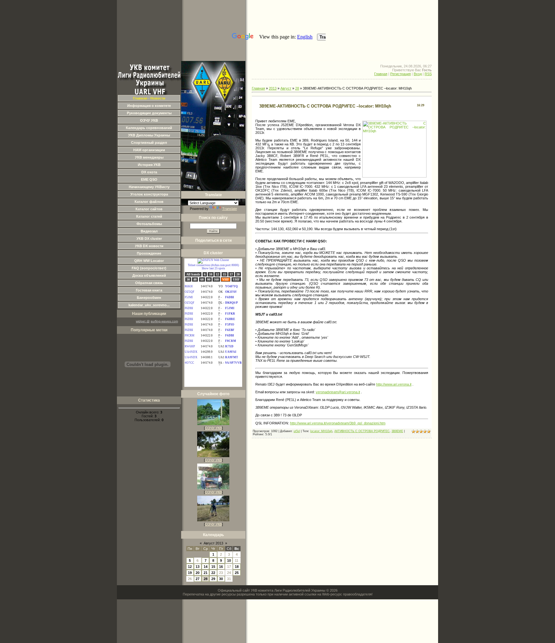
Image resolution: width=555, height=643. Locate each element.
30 (221, 579)
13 (197, 567)
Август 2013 (213, 543)
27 (197, 579)
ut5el (297, 431)
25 (237, 573)
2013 (273, 88)
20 (197, 573)
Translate (229, 209)
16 (221, 567)
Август (285, 88)
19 (190, 573)
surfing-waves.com (164, 321)
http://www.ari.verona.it (393, 384)
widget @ (143, 321)
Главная (380, 74)
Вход (418, 74)
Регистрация (400, 74)
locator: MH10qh (321, 431)
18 (237, 567)
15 (213, 567)
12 (190, 567)
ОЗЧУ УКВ (213, 428)
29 (213, 579)
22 (213, 573)
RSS (428, 74)
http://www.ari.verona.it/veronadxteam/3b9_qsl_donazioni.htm (337, 423)
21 (205, 573)
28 (205, 579)
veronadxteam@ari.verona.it (338, 392)
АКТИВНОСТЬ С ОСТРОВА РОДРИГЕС (362, 431)
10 (229, 560)
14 (205, 567)
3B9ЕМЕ (397, 431)
